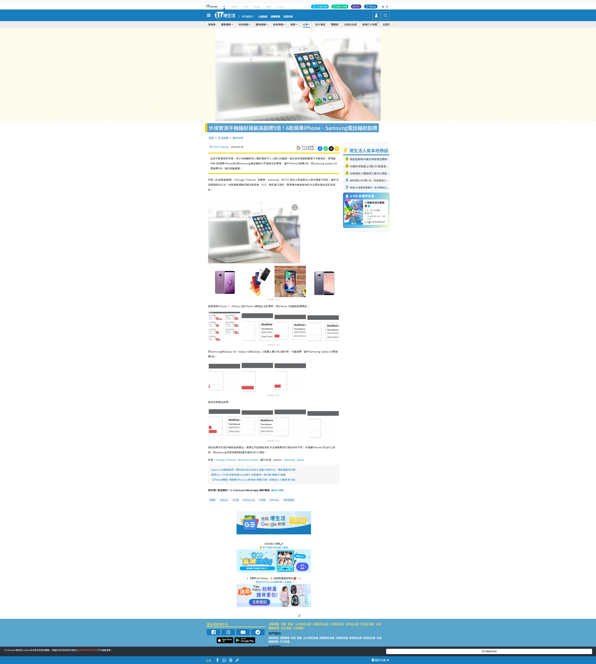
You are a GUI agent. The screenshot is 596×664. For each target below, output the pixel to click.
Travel (234, 6)
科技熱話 (289, 499)
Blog (269, 6)
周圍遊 (334, 24)
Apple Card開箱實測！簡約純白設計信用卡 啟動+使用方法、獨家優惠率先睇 (253, 469)
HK (224, 6)
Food (245, 6)
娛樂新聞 (275, 16)
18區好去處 (350, 24)
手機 (263, 499)
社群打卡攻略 (341, 6)
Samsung (249, 499)
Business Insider (248, 460)
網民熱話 (273, 637)
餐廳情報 (274, 628)
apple (300, 460)
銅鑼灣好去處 (321, 624)
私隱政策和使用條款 (87, 650)
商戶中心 (356, 6)
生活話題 (223, 138)
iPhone (275, 499)
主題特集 (388, 24)
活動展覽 (274, 624)
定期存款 (288, 16)
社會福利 (298, 628)
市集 (283, 624)
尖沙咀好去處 (303, 624)
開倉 (290, 624)
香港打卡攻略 (369, 24)
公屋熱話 (263, 16)
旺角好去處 (367, 624)
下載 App (372, 6)
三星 (236, 499)
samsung (289, 460)
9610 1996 (277, 490)
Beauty (257, 6)
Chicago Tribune (226, 460)
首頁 (211, 138)
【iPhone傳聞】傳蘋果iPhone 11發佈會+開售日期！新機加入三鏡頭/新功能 (253, 479)
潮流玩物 (238, 138)
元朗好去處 (337, 624)
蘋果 (213, 499)
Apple (224, 499)
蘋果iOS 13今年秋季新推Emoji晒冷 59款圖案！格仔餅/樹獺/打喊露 (248, 474)
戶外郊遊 (286, 628)
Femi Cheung (220, 147)
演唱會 (211, 24)
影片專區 (320, 24)
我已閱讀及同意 (489, 651)
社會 (378, 624)
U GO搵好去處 (321, 6)
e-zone (280, 6)
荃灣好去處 (352, 624)
